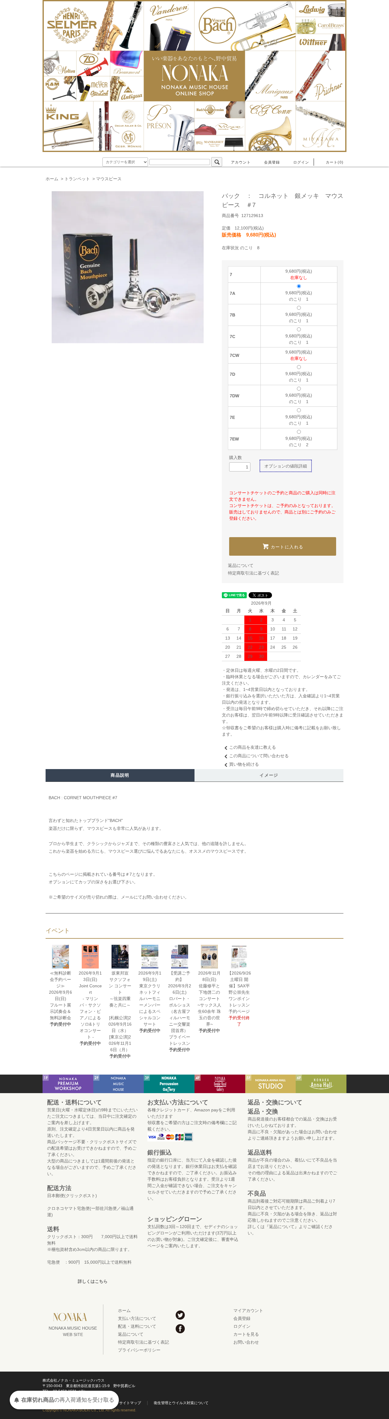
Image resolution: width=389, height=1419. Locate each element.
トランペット (77, 178)
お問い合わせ (246, 1342)
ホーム (52, 178)
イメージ (269, 775)
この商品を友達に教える (252, 747)
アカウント (241, 162)
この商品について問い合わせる (259, 755)
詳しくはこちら (93, 1281)
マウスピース (109, 178)
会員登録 (272, 162)
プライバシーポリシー (139, 1350)
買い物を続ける (244, 764)
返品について (240, 565)
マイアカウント (248, 1310)
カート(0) (334, 162)
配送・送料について (137, 1326)
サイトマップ (130, 1403)
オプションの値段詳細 (285, 466)
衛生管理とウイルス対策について (181, 1403)
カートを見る (246, 1334)
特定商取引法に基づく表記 (253, 573)
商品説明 (120, 775)
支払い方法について (137, 1318)
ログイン (301, 162)
